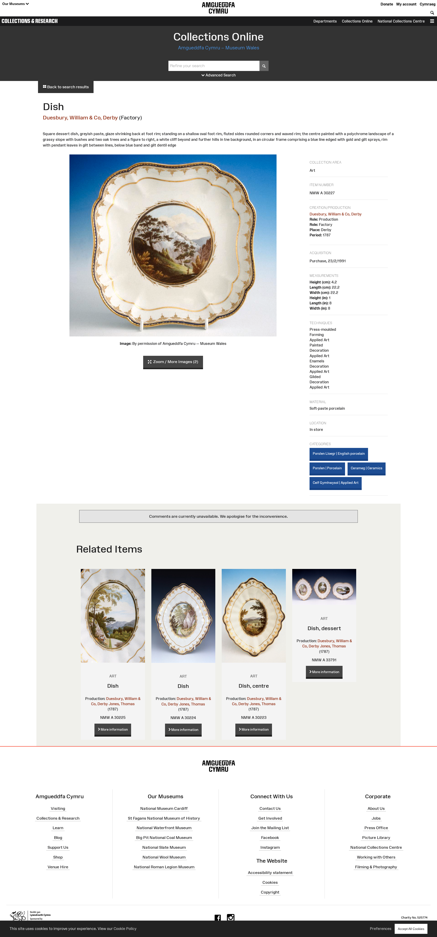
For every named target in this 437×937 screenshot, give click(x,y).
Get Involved (270, 818)
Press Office (376, 828)
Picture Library (376, 837)
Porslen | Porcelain (327, 468)
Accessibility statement (270, 872)
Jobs (376, 818)
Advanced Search (220, 75)
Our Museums (14, 4)
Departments (325, 21)
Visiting (58, 808)
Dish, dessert (324, 628)
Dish (113, 686)
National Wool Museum (163, 857)
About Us (376, 808)
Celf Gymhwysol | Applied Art (335, 483)
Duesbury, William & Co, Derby (80, 117)
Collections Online (357, 21)
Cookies (270, 882)
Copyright (270, 892)
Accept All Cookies (411, 929)
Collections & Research (30, 21)
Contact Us (270, 808)
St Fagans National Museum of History (164, 818)
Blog (58, 837)
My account (406, 4)
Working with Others (376, 857)
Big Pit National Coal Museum (164, 837)
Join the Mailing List (270, 828)
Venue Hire (58, 866)
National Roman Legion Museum (164, 866)
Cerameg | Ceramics (366, 468)
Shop (58, 857)
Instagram (270, 847)
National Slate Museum (164, 847)
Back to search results (67, 87)
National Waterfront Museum (164, 828)
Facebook (270, 837)
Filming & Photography (376, 866)
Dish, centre (254, 686)
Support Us (58, 847)
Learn (58, 828)
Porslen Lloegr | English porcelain (339, 453)
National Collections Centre (401, 21)
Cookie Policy (125, 929)
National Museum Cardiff (164, 808)
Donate (387, 4)
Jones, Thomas (122, 704)
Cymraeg (427, 4)
